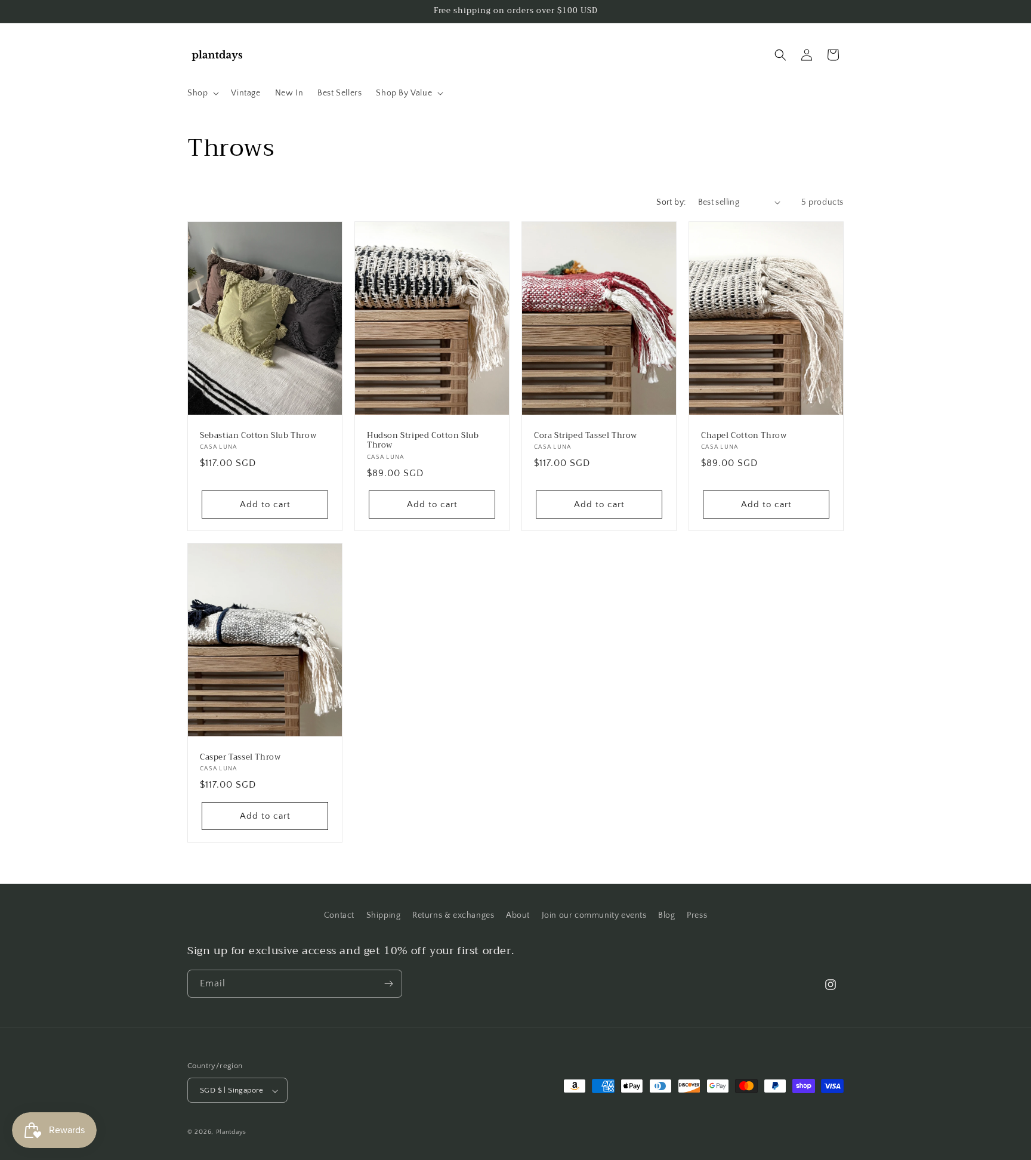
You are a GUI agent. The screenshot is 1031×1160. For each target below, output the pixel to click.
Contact (339, 915)
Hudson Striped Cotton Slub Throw (423, 440)
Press (697, 915)
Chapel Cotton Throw (743, 435)
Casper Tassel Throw (240, 757)
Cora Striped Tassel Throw (585, 435)
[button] (202, 93)
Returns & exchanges (453, 915)
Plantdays (231, 1132)
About (518, 915)
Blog (666, 915)
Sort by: (671, 202)
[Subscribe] (388, 984)
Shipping (383, 915)
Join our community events (594, 915)
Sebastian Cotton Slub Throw (258, 435)
